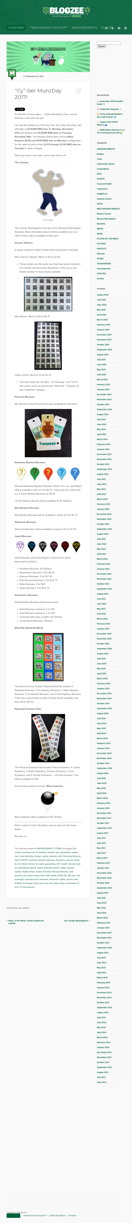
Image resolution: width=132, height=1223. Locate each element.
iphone (33, 868)
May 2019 (101, 728)
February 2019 (103, 743)
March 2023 (102, 499)
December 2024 (104, 394)
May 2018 (101, 788)
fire (19, 864)
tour (41, 883)
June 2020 (101, 664)
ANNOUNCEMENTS (84, 27)
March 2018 (102, 798)
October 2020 (103, 644)
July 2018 (101, 778)
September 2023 (104, 469)
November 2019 (104, 698)
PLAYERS (101, 244)
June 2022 (101, 544)
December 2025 (104, 335)
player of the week (42, 875)
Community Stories (106, 164)
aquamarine (65, 852)
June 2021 (101, 604)
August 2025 (102, 355)
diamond (53, 856)
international (23, 868)
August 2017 (102, 833)
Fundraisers (102, 189)
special (69, 879)
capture (75, 852)
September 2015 (104, 948)
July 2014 (101, 1017)
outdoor (39, 872)
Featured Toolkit (104, 184)
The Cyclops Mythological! (76, 921)
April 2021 (101, 614)
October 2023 (103, 464)
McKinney (48, 868)
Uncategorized (103, 269)
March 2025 (102, 379)
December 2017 (104, 813)
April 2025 (101, 374)
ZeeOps (100, 278)
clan (16, 856)
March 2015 (102, 978)
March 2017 (102, 858)
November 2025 (104, 340)
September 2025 (104, 350)
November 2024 (104, 399)
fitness (25, 864)
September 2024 (104, 409)
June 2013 (101, 1082)
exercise (69, 860)
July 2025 (101, 360)
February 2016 (103, 923)
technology (27, 883)
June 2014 (101, 1022)
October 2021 (103, 584)
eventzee (33, 860)
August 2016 (102, 893)
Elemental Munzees (72, 856)
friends (32, 864)
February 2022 (103, 564)
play (25, 875)
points (53, 875)
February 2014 (103, 1042)
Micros (56, 868)
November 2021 (104, 579)
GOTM (100, 204)
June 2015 (101, 963)
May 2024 (101, 429)
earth (60, 856)
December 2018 (104, 753)
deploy (45, 856)
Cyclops (37, 856)
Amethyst (43, 852)
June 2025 (101, 365)
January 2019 (103, 748)
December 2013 (104, 1052)
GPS (59, 864)
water (61, 883)
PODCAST (101, 249)
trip (50, 883)
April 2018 (101, 793)
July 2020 (101, 659)
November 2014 (104, 997)
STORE (58, 848)
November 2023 (104, 459)
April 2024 (101, 434)
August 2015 (102, 953)
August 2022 (102, 534)
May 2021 (101, 609)
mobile (63, 868)
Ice (16, 868)
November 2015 (104, 938)
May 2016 (101, 908)
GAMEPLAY (102, 194)
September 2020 (104, 649)
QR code (71, 875)
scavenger (19, 879)
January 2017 (103, 868)
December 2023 (104, 454)
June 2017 (101, 843)
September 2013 (104, 1067)
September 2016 (104, 888)
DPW (99, 174)
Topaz (35, 883)
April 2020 (101, 674)
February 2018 (103, 803)
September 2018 (104, 768)
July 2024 (101, 419)
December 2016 (104, 873)
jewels (40, 868)
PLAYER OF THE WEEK (107, 239)
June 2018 (101, 783)
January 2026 (103, 330)
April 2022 (101, 554)
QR (65, 875)
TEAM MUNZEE (104, 264)
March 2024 (102, 439)
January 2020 (103, 688)
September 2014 (104, 1007)
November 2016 (104, 878)
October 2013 (103, 1062)
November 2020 (104, 639)
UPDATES (101, 274)
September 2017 (104, 828)
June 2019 (101, 723)
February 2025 (103, 384)
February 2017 (103, 863)
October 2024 (103, 404)
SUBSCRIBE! (16, 27)
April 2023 (101, 494)
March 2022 (102, 559)
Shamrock (43, 879)
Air (37, 852)
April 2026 (101, 315)
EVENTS (24, 860)
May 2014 (101, 1027)
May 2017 (101, 848)
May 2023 (101, 489)
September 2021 (104, 589)
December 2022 (104, 514)
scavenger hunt (31, 879)
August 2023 (102, 474)
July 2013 (101, 1077)
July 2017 (101, 838)
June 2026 (101, 305)
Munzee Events (104, 214)
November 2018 (104, 758)
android (51, 852)
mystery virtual (28, 872)
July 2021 (101, 599)
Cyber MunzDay (26, 856)
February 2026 (103, 325)
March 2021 (102, 619)
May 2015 (101, 968)
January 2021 (103, 629)
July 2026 (101, 300)
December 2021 (104, 574)
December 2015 (104, 933)
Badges (100, 154)
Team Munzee (28, 887)
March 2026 (102, 320)
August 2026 (102, 295)
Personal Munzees (60, 872)
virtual (55, 883)
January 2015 (103, 988)
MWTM (100, 229)
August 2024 (102, 414)
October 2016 (103, 883)
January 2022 (103, 569)
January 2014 (103, 1047)
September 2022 (104, 529)
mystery (18, 872)
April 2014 (101, 1032)
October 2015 (103, 943)
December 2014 (104, 992)
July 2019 (101, 718)
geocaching (50, 864)
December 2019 (104, 693)
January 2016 (103, 928)
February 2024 (103, 444)
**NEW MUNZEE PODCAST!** (49, 27)
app (57, 852)
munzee (70, 868)
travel (46, 883)
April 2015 (101, 973)
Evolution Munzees (46, 860)
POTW (60, 875)
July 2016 (101, 898)
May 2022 (101, 549)
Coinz (99, 159)
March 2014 (102, 1037)
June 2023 (101, 484)
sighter (63, 879)
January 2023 (103, 509)
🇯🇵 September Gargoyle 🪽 (109, 109)
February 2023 (103, 504)
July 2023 (101, 479)
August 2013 (102, 1072)
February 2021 (103, 624)
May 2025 (101, 369)
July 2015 (101, 958)
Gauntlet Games (104, 199)
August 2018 (102, 773)
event (17, 860)
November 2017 (104, 818)
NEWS (100, 234)
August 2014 (102, 1012)
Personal (47, 872)
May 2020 (101, 669)
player (30, 875)
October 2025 (103, 345)
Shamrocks (54, 879)
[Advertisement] (114, 71)
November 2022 (104, 519)
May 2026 (101, 310)
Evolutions (60, 860)
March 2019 (102, 738)
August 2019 (102, 713)
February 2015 (103, 983)
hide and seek (74, 864)
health (64, 864)
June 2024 (101, 424)
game (41, 864)
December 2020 (104, 634)
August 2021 (102, 594)
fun (37, 864)
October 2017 (103, 823)
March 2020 (102, 678)
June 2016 (101, 903)
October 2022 (103, 524)
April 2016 (101, 913)
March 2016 (102, 918)
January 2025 (103, 389)
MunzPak (101, 224)
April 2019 (101, 733)
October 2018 (103, 763)
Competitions (103, 169)
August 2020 (102, 654)
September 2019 (104, 708)
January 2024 (103, 449)
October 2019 (103, 703)
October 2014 (103, 1002)
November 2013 (104, 1057)
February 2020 (103, 683)
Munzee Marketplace (106, 219)
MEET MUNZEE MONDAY (108, 209)
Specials (101, 254)
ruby (78, 875)
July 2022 (101, 539)
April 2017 (101, 853)
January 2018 (103, 808)
